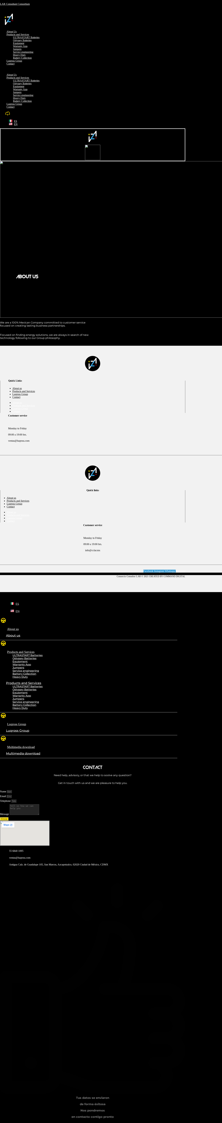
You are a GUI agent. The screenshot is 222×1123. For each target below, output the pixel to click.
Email (3, 796)
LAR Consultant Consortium (15, 4)
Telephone (5, 801)
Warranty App (20, 46)
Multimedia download (21, 747)
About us (17, 388)
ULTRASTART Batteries (26, 37)
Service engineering (23, 52)
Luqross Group (14, 60)
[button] (66, 69)
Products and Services (18, 34)
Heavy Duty (19, 55)
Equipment (18, 43)
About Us (12, 31)
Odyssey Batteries (22, 40)
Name (3, 791)
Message (5, 814)
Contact (10, 63)
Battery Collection (22, 57)
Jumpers (17, 49)
